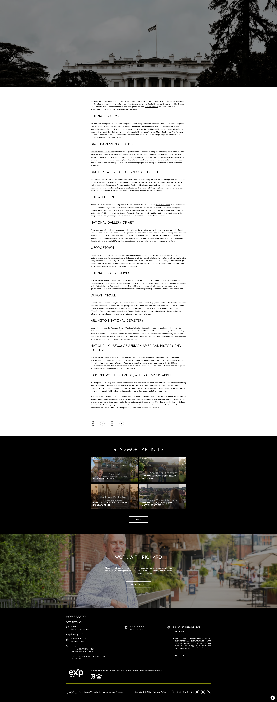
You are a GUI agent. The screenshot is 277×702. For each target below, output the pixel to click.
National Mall (154, 123)
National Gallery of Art (139, 230)
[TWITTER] (191, 692)
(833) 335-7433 (77, 641)
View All (138, 519)
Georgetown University (170, 263)
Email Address (180, 631)
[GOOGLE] (203, 692)
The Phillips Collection (158, 305)
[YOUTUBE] (197, 692)
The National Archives (100, 280)
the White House (163, 205)
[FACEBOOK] (174, 692)
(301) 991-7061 (136, 629)
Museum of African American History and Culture (123, 357)
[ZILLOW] (209, 692)
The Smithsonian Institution (102, 152)
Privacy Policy (184, 648)
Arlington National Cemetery (145, 328)
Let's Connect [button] (138, 584)
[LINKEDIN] (185, 692)
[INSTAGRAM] (179, 692)
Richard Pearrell (151, 107)
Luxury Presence (117, 692)
